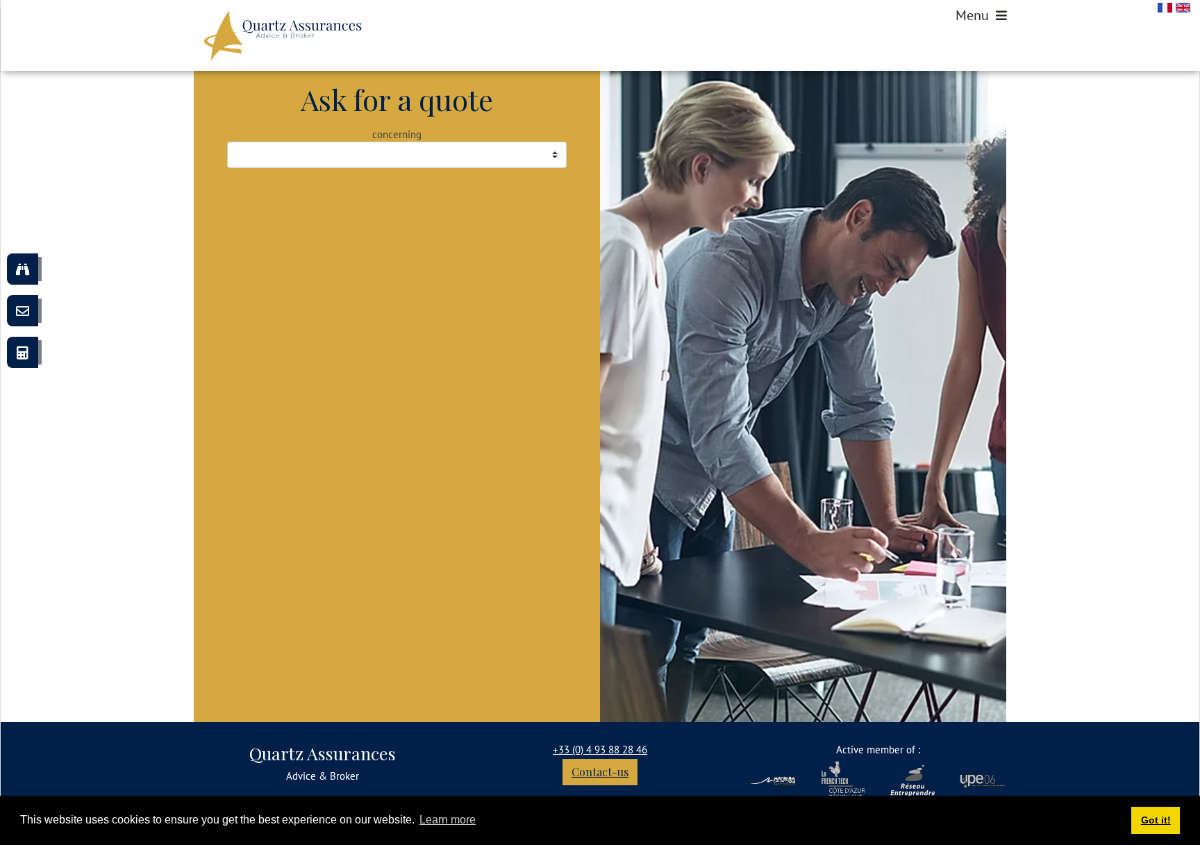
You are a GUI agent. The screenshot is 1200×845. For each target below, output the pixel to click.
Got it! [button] (1156, 820)
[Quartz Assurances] (282, 35)
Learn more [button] (447, 820)
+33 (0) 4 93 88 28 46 (600, 749)
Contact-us (600, 771)
